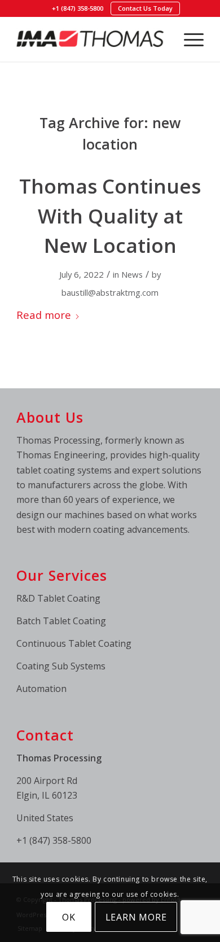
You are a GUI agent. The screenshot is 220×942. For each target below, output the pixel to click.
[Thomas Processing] (91, 39)
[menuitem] (77, 8)
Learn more (136, 917)
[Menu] (188, 39)
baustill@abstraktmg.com (110, 292)
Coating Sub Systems (60, 666)
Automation (41, 688)
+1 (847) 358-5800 (77, 8)
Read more (43, 315)
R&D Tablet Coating (58, 598)
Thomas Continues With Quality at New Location (110, 215)
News (132, 274)
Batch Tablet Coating (61, 621)
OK (69, 917)
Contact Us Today (145, 8)
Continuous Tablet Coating (73, 643)
